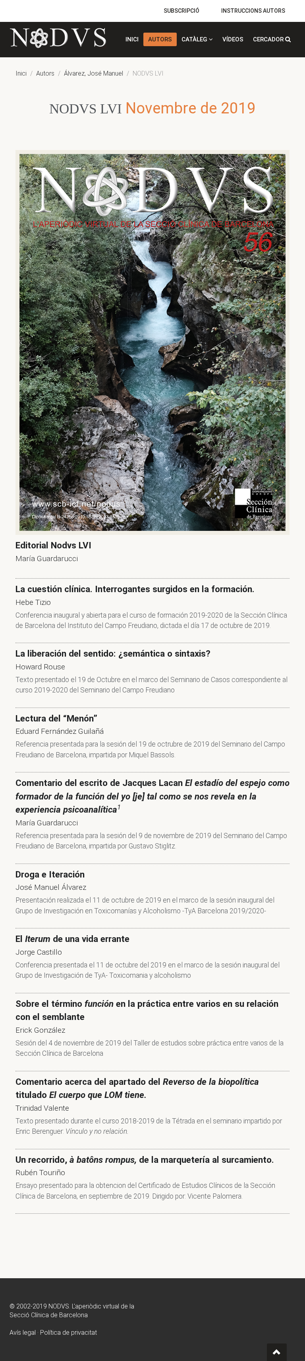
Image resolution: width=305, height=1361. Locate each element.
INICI (132, 39)
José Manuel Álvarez (50, 887)
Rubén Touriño (40, 1172)
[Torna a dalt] (277, 1352)
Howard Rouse (40, 666)
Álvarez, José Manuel (93, 73)
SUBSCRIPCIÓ (181, 11)
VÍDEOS (232, 39)
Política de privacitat (68, 1332)
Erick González (40, 1030)
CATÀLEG (195, 39)
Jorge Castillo (38, 952)
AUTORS (160, 39)
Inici (21, 73)
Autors (45, 73)
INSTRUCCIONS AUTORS (253, 11)
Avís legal (23, 1332)
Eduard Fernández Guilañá (59, 731)
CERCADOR (269, 39)
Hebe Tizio (33, 602)
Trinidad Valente (42, 1108)
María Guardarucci (46, 558)
